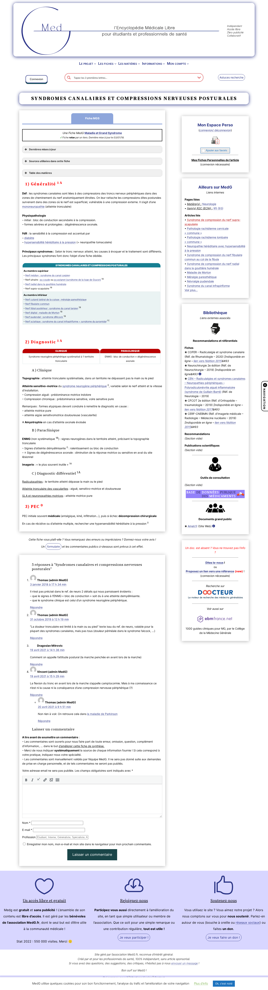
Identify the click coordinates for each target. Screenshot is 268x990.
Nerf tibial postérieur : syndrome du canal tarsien (51, 308)
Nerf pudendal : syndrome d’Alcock (44, 316)
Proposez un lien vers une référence (210, 571)
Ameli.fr (192, 526)
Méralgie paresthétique (202, 277)
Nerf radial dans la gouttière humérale (45, 284)
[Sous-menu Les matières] (139, 64)
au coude (45, 279)
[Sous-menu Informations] (164, 64)
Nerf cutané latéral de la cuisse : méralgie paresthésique (56, 299)
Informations (152, 63)
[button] (36, 80)
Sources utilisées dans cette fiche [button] (49, 161)
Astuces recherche (231, 77)
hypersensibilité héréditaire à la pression (50, 242)
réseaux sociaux (248, 922)
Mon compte (176, 63)
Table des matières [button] (40, 172)
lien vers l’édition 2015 (208, 361)
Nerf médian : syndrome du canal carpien (47, 275)
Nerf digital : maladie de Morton (42, 312)
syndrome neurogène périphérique (84, 385)
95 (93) (218, 208)
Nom (26, 822)
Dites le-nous (214, 562)
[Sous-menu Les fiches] (115, 64)
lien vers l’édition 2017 (198, 409)
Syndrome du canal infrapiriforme (208, 285)
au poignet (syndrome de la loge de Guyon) (77, 279)
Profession (29, 837)
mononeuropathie (33, 206)
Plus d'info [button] (201, 983)
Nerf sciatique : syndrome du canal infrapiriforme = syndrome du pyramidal (66, 321)
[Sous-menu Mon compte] (188, 64)
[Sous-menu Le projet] (95, 64)
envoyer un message (184, 963)
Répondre (36, 607)
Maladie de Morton (199, 272)
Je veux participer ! (133, 937)
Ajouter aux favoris (216, 150)
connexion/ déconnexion (215, 130)
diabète (29, 238)
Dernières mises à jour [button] (42, 149)
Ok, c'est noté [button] (223, 983)
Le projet (86, 63)
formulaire (53, 546)
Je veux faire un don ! (224, 937)
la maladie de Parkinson (102, 714)
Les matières (127, 63)
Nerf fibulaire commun (37, 303)
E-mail (27, 829)
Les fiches (105, 63)
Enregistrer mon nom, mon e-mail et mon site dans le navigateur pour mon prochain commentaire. (89, 844)
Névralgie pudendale (200, 281)
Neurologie (209, 204)
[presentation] (26, 780)
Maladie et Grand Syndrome (103, 133)
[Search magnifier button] (69, 77)
